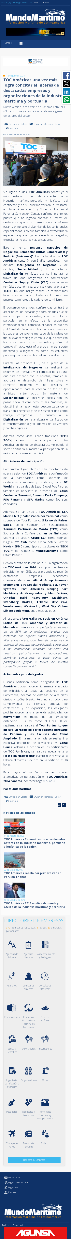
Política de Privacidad (12, 1225)
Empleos (12, 1192)
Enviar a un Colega (18, 123)
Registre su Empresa (34, 1160)
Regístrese (13, 1187)
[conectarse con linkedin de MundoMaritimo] (66, 91)
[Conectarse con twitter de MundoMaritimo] (66, 83)
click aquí (49, 781)
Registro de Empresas (18, 1182)
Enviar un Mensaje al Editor (47, 123)
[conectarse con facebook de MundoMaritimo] (66, 75)
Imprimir (13, 128)
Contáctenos (14, 1177)
